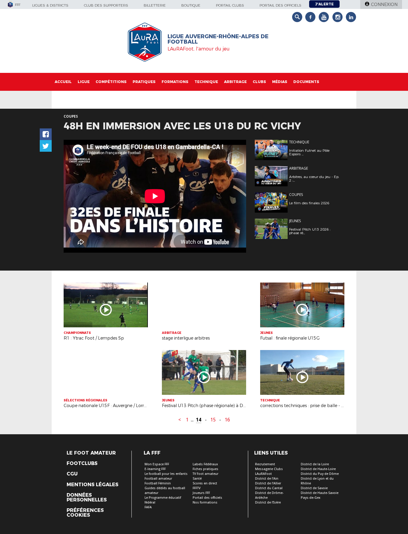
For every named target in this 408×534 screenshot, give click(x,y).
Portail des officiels (280, 5)
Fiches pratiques (205, 469)
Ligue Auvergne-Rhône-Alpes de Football (218, 39)
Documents (306, 81)
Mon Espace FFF (157, 464)
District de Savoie (314, 488)
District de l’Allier (268, 483)
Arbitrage (235, 81)
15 (213, 420)
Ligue (84, 81)
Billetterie (155, 5)
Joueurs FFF (201, 493)
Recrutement (265, 464)
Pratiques (144, 81)
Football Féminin (158, 483)
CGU (72, 474)
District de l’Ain (266, 479)
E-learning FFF (155, 469)
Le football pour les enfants (166, 474)
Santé (197, 479)
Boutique (190, 5)
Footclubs (82, 463)
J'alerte (324, 4)
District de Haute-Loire (318, 469)
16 (227, 420)
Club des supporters (106, 5)
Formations (175, 81)
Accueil (63, 81)
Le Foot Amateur (91, 453)
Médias (279, 81)
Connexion (384, 4)
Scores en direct (205, 483)
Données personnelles (87, 497)
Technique (206, 81)
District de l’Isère (268, 502)
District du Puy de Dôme (320, 474)
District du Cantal (269, 488)
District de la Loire (315, 464)
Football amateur (158, 479)
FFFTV (196, 488)
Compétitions (111, 81)
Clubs (259, 81)
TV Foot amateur (205, 474)
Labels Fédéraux (205, 464)
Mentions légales (92, 484)
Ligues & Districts (50, 5)
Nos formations (205, 502)
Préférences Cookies (85, 513)
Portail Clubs (230, 5)
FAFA (148, 507)
